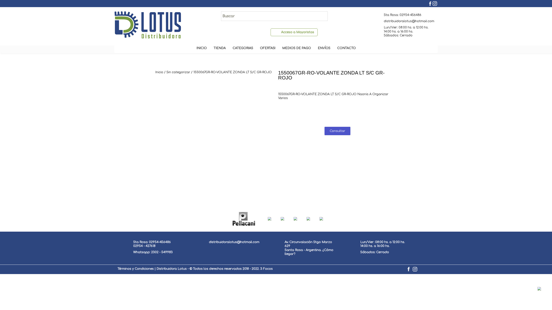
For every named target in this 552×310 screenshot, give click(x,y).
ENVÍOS (324, 48)
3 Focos (266, 268)
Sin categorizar (178, 72)
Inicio (159, 72)
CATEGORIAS (243, 48)
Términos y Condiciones (136, 268)
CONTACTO (346, 48)
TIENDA (220, 48)
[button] (337, 131)
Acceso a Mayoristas (297, 32)
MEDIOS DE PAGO (296, 48)
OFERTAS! (267, 48)
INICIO (201, 48)
